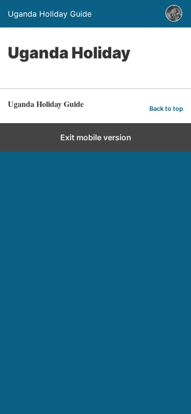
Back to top (166, 108)
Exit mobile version (95, 137)
